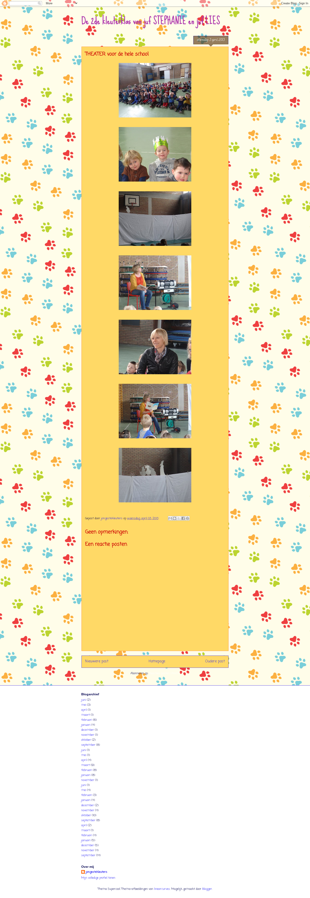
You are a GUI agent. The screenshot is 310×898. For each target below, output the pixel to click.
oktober (86, 740)
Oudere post (215, 661)
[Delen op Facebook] (183, 518)
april (84, 710)
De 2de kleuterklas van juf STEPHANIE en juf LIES (150, 21)
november (87, 735)
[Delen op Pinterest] (187, 518)
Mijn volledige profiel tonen (98, 878)
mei (83, 705)
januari (86, 725)
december (87, 730)
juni (83, 700)
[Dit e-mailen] (170, 518)
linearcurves (162, 889)
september (88, 745)
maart (85, 715)
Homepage (157, 661)
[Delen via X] (179, 518)
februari (86, 720)
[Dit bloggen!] (174, 518)
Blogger (207, 889)
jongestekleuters (96, 872)
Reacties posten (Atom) (164, 673)
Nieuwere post (96, 661)
